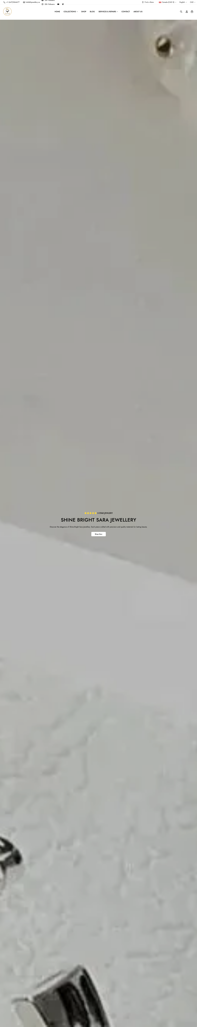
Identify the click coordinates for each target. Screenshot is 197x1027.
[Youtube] (58, 4)
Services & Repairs (107, 11)
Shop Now (98, 534)
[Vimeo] (63, 4)
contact (126, 11)
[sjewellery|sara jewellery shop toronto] (7, 12)
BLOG (92, 11)
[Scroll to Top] (192, 1014)
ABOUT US (137, 11)
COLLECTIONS (70, 11)
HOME (57, 11)
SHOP (83, 11)
